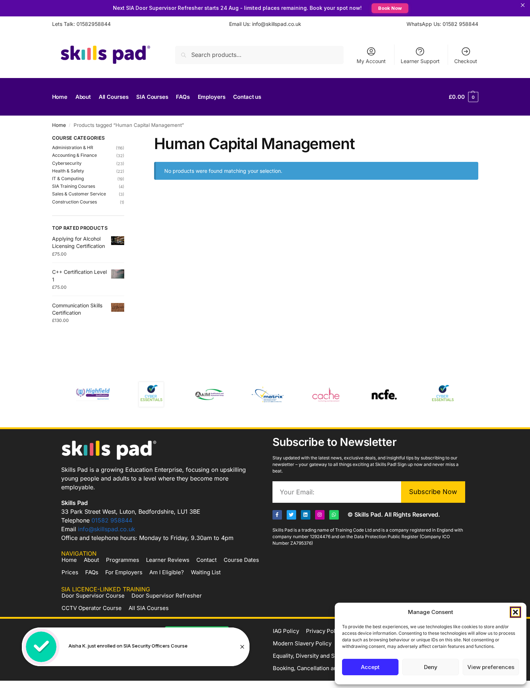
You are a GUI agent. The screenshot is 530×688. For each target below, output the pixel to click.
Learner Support (420, 61)
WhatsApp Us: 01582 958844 (442, 24)
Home (59, 125)
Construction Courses (74, 202)
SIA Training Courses (73, 186)
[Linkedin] (305, 515)
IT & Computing (68, 178)
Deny (430, 667)
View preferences (490, 667)
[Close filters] (126, 139)
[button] (515, 612)
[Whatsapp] (334, 515)
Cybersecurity (67, 163)
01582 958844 (111, 520)
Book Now (390, 8)
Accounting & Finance (74, 155)
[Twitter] (291, 515)
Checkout (465, 61)
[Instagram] (320, 515)
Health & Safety (68, 171)
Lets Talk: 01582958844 (81, 24)
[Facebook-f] (277, 515)
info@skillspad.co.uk (106, 529)
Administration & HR (72, 147)
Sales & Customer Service (79, 194)
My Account (371, 61)
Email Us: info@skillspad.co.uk (265, 24)
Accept (370, 667)
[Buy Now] (136, 646)
